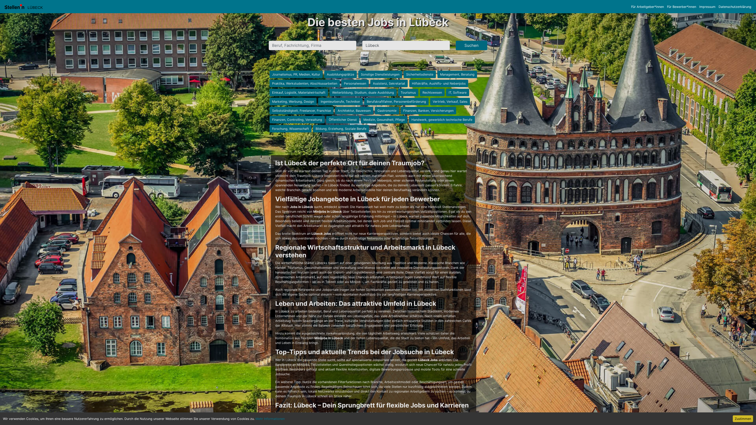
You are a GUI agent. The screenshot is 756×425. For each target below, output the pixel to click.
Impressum (707, 7)
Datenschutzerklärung (735, 7)
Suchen (471, 45)
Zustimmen (743, 419)
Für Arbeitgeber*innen (647, 7)
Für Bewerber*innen (681, 7)
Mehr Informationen (270, 419)
